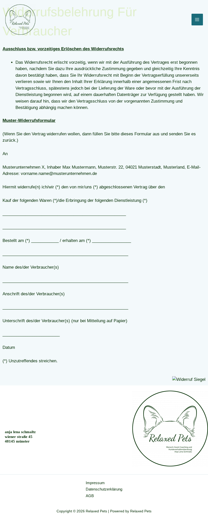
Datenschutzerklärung (104, 489)
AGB (90, 496)
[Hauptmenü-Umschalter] (197, 19)
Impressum (95, 483)
